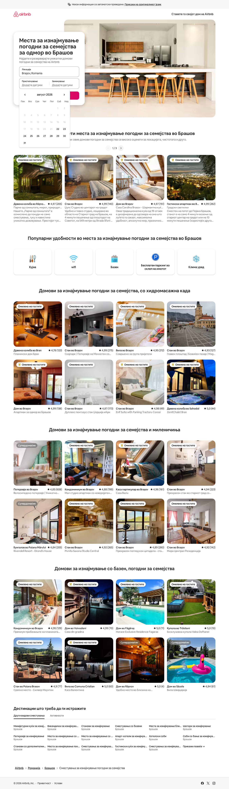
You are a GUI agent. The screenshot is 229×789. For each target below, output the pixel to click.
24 (24, 136)
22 (57, 129)
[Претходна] (108, 148)
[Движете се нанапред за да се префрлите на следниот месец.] (64, 95)
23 (64, 129)
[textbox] (34, 85)
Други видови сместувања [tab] (29, 715)
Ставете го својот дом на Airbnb (192, 14)
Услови (58, 783)
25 (31, 136)
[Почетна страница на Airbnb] (22, 14)
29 (57, 136)
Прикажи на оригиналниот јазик (143, 4)
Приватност (44, 783)
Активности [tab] (57, 715)
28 (51, 136)
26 (38, 136)
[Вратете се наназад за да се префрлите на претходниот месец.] (25, 95)
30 (64, 136)
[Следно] (121, 148)
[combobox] (49, 73)
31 (25, 142)
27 (44, 136)
